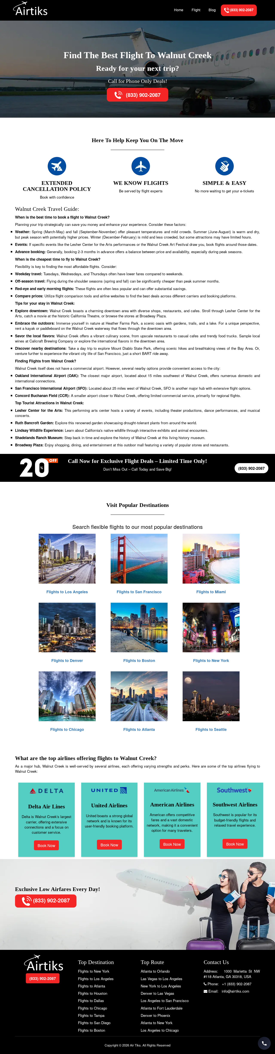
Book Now (46, 845)
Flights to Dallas (91, 1000)
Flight (196, 9)
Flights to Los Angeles (96, 978)
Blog (212, 9)
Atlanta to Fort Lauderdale (161, 1008)
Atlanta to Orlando (155, 971)
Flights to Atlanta (91, 986)
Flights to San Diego (94, 1022)
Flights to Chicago (92, 1008)
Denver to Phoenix (155, 1015)
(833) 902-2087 (142, 94)
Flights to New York (93, 971)
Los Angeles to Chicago (160, 1030)
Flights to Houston (92, 993)
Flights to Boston (91, 1030)
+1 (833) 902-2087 (236, 983)
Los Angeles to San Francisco (165, 1000)
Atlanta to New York (157, 1022)
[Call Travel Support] (264, 1043)
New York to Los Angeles (161, 986)
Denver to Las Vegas (157, 993)
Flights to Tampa (91, 1015)
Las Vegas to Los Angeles (161, 978)
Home (178, 9)
